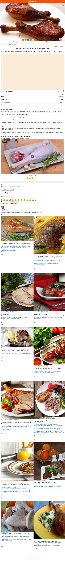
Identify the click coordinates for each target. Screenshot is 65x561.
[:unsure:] (6, 200)
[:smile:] (20, 200)
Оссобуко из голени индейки (7, 481)
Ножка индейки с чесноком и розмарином (11, 242)
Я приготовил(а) (32, 182)
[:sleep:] (18, 200)
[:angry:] (23, 200)
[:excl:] (27, 200)
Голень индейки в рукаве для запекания (43, 417)
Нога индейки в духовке (39, 255)
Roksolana (62, 46)
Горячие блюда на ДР (14, 186)
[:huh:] (33, 200)
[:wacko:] (29, 200)
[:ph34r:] (14, 200)
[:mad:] (12, 200)
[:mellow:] (35, 200)
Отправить (14, 203)
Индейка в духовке (5, 186)
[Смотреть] (32, 156)
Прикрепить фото (6, 203)
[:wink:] (24, 200)
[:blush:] (9, 200)
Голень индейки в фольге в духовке (42, 481)
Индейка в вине (5, 532)
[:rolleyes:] (26, 200)
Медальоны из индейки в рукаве (8, 347)
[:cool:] (7, 200)
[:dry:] (4, 200)
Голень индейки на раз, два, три (41, 311)
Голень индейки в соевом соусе (41, 365)
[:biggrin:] (3, 200)
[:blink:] (17, 200)
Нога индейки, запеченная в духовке (9, 419)
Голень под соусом (38, 539)
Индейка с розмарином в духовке (9, 311)
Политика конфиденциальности (32, 558)
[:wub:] (10, 200)
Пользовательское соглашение (32, 557)
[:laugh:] (15, 200)
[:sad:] (30, 200)
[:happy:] (32, 200)
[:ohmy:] (1, 200)
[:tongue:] (21, 200)
